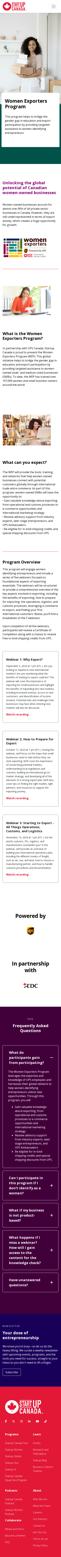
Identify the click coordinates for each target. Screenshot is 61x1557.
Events (37, 1443)
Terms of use (40, 1538)
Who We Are (40, 1499)
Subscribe (11, 1372)
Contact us (39, 1525)
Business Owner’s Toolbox (43, 1469)
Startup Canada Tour (16, 1443)
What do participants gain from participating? (26, 1057)
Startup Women (14, 1449)
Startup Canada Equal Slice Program (16, 1478)
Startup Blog (40, 1460)
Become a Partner (15, 1535)
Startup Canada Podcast (13, 1501)
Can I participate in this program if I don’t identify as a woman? (26, 1185)
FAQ (7, 1542)
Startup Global (13, 1456)
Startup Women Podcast (14, 1512)
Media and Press (14, 1529)
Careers (37, 1512)
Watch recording (17, 714)
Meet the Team (41, 1505)
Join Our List (39, 1532)
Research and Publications (40, 1451)
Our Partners (40, 1519)
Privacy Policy (40, 1545)
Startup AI (10, 1469)
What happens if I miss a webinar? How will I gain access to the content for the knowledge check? (25, 1250)
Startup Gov (11, 1462)
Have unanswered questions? (24, 1282)
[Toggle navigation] (53, 6)
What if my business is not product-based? (26, 1215)
